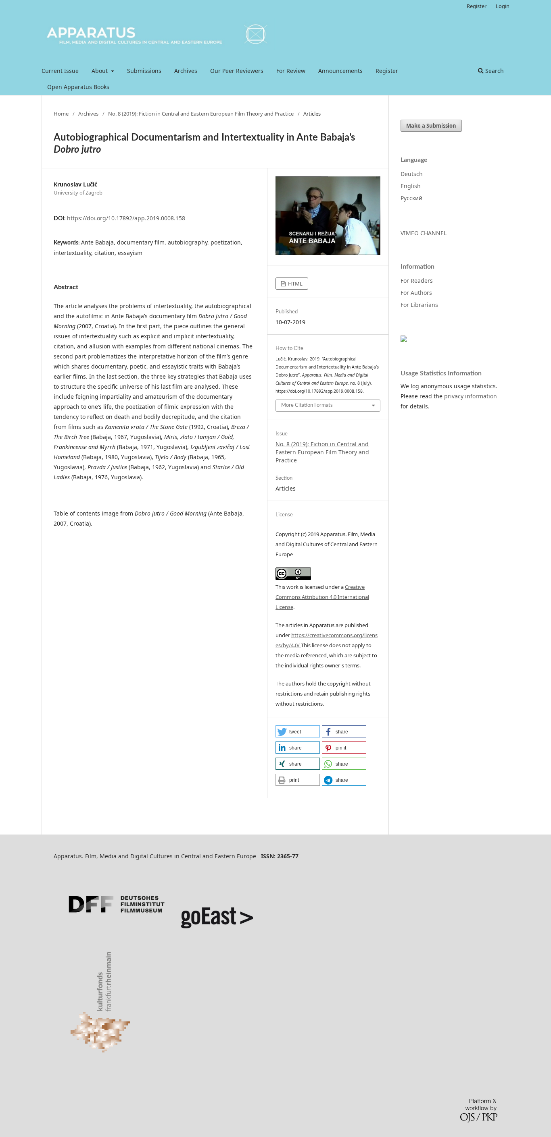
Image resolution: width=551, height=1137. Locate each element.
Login (502, 6)
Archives (185, 71)
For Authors (416, 292)
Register (387, 71)
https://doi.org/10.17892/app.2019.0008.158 (126, 218)
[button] (298, 731)
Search (494, 71)
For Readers (417, 280)
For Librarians (419, 305)
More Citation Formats (307, 405)
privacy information (470, 396)
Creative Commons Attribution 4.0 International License (322, 597)
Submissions (144, 71)
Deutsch (412, 174)
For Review (290, 71)
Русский (411, 198)
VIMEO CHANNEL (424, 233)
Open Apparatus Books (78, 87)
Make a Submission (431, 125)
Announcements (340, 71)
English (411, 186)
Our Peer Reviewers (236, 71)
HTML (295, 283)
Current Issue (60, 71)
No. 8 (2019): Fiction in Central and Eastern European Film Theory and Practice (201, 113)
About (100, 71)
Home (61, 113)
